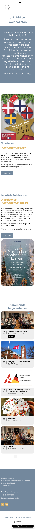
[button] (19, 2)
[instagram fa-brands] (6, 504)
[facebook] (2, 504)
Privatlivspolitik (9, 517)
